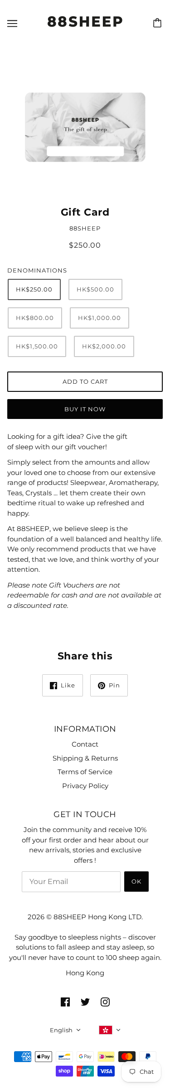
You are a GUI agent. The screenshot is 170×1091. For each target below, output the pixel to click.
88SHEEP (85, 228)
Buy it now (85, 409)
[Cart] (158, 23)
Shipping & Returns (85, 758)
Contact (85, 744)
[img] (65, 1001)
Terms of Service (85, 771)
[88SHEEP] (85, 28)
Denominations (37, 270)
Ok (136, 881)
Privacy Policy (85, 785)
